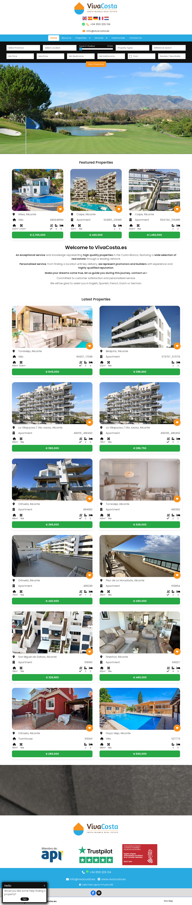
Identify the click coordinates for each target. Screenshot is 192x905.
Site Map (168, 901)
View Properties (96, 64)
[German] (95, 18)
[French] (101, 18)
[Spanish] (90, 18)
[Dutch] (106, 18)
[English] (84, 18)
